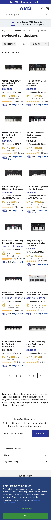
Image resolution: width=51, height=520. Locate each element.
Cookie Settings (25, 508)
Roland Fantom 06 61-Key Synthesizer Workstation (36, 135)
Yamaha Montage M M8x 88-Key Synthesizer (13, 187)
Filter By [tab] (11, 43)
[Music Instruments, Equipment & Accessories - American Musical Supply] (25, 8)
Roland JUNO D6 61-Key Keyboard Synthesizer (12, 241)
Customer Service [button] (12, 448)
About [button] (7, 455)
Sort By (26, 44)
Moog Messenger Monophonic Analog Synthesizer (35, 243)
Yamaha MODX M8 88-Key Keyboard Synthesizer (12, 83)
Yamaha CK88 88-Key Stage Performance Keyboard (35, 344)
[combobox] (25, 14)
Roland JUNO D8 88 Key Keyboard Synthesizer (12, 293)
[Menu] (3, 8)
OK (25, 515)
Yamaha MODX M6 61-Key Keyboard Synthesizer (36, 83)
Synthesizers (20, 30)
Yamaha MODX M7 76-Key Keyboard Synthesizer (12, 135)
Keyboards (6, 30)
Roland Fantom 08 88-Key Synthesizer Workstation (12, 344)
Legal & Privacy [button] (11, 461)
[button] (47, 8)
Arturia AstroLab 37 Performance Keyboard (37, 293)
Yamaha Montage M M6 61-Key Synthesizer (37, 187)
